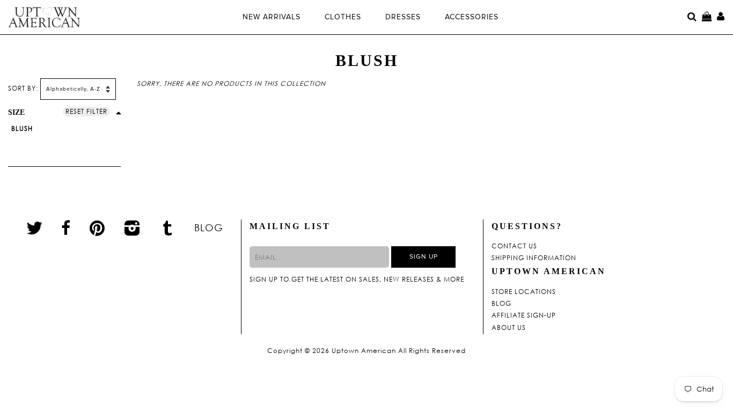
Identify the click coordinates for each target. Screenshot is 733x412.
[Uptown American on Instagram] (132, 227)
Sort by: (23, 88)
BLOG (208, 227)
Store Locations (524, 292)
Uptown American (364, 351)
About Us (509, 328)
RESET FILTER (86, 111)
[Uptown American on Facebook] (66, 228)
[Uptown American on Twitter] (34, 227)
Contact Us (514, 246)
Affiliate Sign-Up (524, 315)
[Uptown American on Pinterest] (97, 227)
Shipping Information (534, 258)
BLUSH (22, 128)
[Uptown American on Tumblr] (167, 227)
